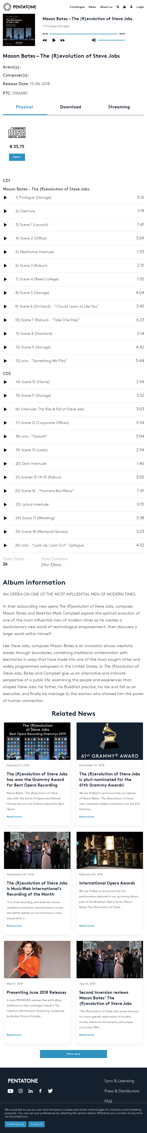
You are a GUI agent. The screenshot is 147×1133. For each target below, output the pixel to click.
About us (106, 7)
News (92, 7)
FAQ (108, 1101)
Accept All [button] (36, 1124)
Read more (14, 817)
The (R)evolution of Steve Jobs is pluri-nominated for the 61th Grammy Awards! (109, 780)
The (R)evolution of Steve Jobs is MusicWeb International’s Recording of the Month (37, 889)
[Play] (54, 40)
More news (73, 1054)
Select (17, 157)
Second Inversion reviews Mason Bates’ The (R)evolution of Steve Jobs (105, 998)
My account (131, 6)
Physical (24, 107)
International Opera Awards (107, 883)
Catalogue (77, 7)
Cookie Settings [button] (15, 1124)
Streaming (119, 107)
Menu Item (118, 7)
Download (70, 107)
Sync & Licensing (119, 1081)
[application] (83, 34)
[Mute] (94, 40)
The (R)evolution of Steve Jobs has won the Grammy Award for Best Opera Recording (37, 780)
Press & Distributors (122, 1091)
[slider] (111, 39)
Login (140, 7)
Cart (124, 7)
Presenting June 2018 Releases (36, 993)
